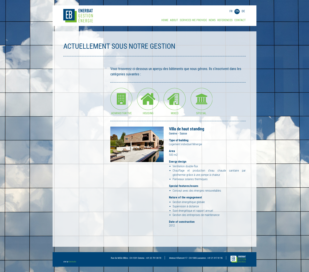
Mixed (174, 112)
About (174, 20)
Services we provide (193, 20)
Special (201, 112)
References (225, 20)
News (212, 20)
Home (164, 20)
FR (230, 11)
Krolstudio (72, 262)
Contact (240, 20)
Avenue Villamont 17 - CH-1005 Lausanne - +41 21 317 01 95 (195, 258)
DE (243, 11)
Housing (148, 112)
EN (237, 11)
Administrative (121, 112)
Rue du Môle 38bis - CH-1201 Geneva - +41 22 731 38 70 (136, 258)
